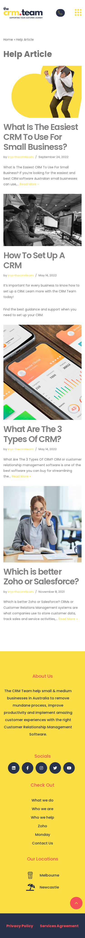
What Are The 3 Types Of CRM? (32, 434)
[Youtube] (69, 768)
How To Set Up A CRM (34, 260)
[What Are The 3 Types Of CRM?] (42, 372)
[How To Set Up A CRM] (42, 220)
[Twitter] (55, 768)
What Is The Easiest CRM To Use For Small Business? (40, 137)
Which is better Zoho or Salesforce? (41, 577)
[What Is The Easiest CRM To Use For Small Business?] (42, 92)
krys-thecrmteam (21, 157)
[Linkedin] (13, 768)
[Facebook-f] (27, 768)
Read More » (29, 184)
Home (8, 39)
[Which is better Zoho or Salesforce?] (42, 524)
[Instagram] (41, 768)
